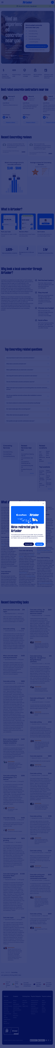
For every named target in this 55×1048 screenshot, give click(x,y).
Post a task (39, 544)
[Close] (43, 504)
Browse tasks (28, 544)
